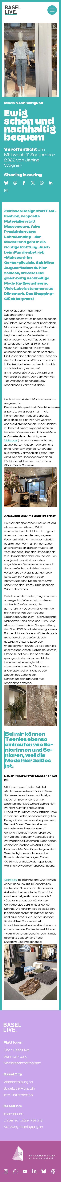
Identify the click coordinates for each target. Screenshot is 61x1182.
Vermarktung (16, 1056)
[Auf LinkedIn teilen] (51, 183)
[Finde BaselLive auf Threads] (53, 1171)
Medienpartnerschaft (22, 1063)
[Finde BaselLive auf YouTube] (25, 1171)
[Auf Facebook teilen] (24, 183)
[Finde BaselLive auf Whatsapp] (15, 1171)
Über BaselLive (16, 1050)
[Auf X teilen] (33, 183)
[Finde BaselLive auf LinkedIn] (34, 1171)
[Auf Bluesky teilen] (6, 183)
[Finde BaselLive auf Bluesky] (43, 1171)
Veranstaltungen (18, 1082)
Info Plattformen (18, 1095)
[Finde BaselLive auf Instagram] (6, 1171)
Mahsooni (10, 440)
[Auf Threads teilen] (15, 183)
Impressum (13, 1114)
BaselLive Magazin (19, 1088)
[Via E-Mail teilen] (6, 190)
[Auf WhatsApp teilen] (42, 183)
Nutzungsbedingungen (23, 1127)
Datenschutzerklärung (23, 1120)
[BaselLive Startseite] (13, 10)
